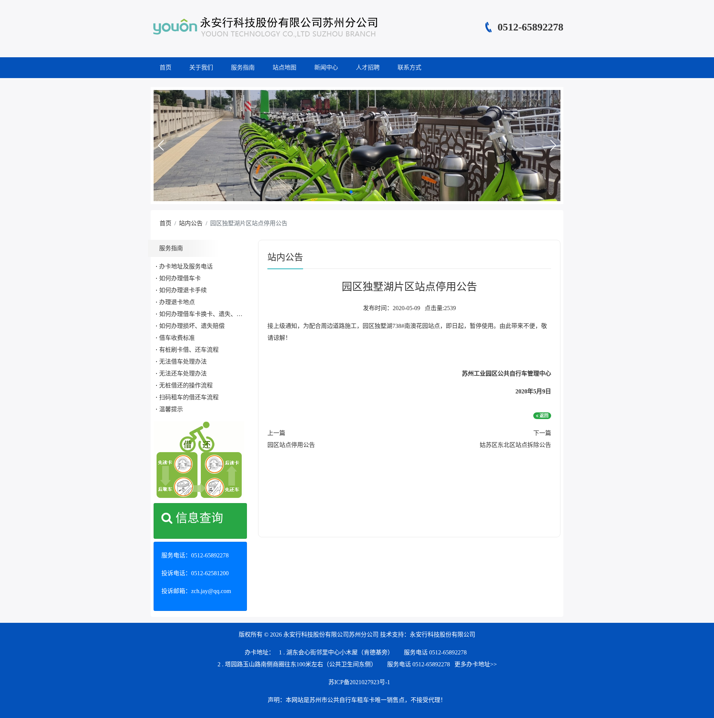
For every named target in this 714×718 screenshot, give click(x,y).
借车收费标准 (177, 338)
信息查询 (198, 518)
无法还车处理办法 (183, 373)
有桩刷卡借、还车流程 (189, 350)
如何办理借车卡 (180, 278)
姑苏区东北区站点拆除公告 (515, 445)
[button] (160, 145)
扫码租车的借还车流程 (189, 397)
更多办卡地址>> (475, 664)
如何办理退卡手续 (183, 290)
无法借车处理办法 (183, 361)
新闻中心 (326, 67)
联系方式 (409, 67)
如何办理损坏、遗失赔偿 (192, 326)
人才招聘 (368, 67)
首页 (165, 67)
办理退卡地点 (177, 302)
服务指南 (243, 67)
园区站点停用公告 (291, 445)
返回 (543, 415)
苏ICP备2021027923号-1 (359, 682)
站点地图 (284, 67)
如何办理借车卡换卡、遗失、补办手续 (209, 314)
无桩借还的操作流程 (186, 385)
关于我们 (201, 67)
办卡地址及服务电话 (186, 266)
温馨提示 (171, 409)
